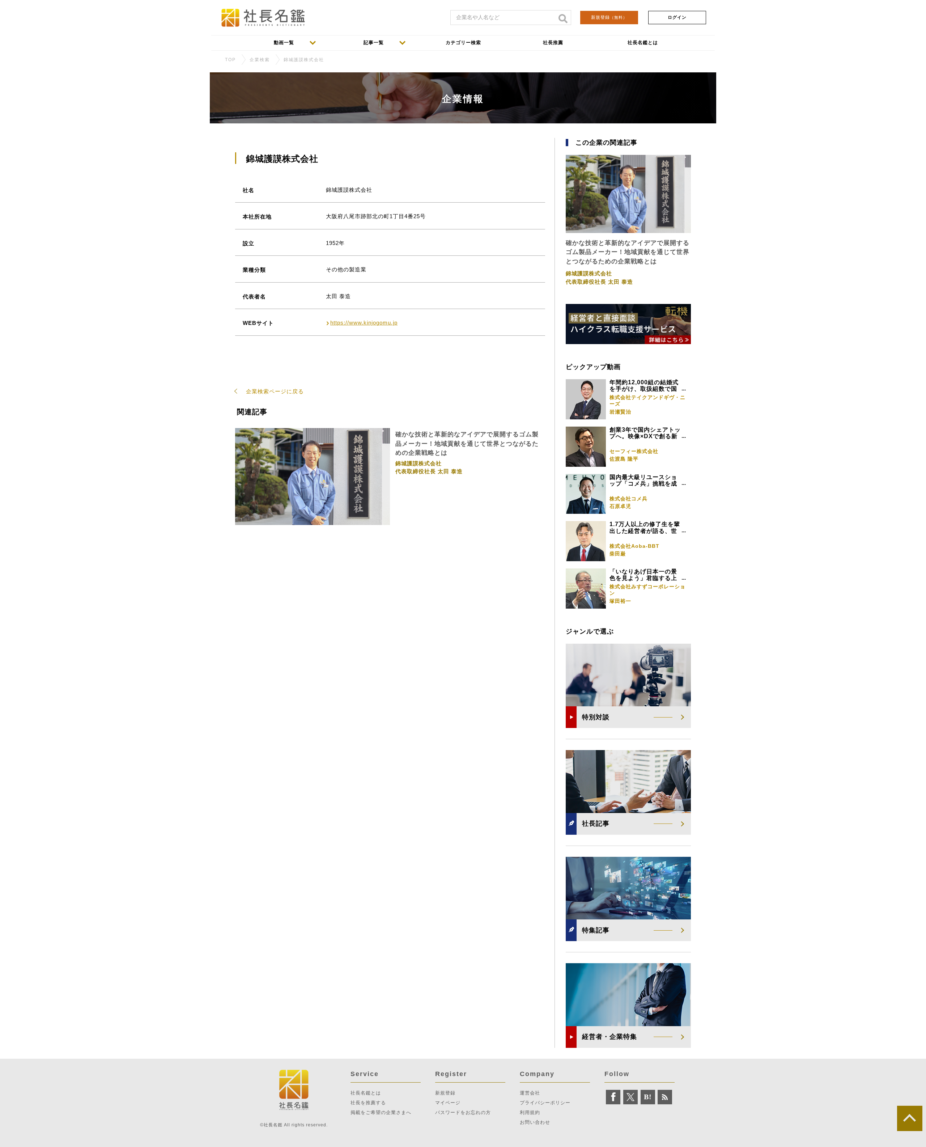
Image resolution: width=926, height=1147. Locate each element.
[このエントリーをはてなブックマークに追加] (648, 1097)
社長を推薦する (368, 1102)
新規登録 (609, 17)
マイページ (447, 1102)
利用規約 (530, 1112)
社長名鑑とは (366, 1093)
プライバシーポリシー (545, 1102)
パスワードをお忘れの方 (463, 1112)
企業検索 (260, 60)
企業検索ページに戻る (275, 391)
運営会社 (530, 1093)
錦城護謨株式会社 (304, 60)
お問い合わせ (535, 1122)
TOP (230, 60)
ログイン (677, 17)
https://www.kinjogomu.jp (364, 322)
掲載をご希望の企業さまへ (381, 1112)
